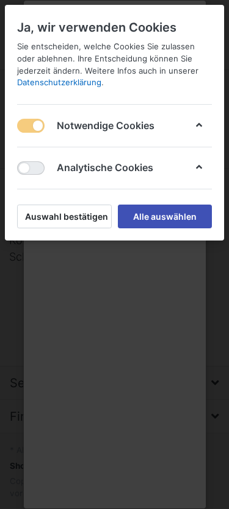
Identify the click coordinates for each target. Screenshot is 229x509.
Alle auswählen (165, 216)
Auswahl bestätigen (66, 216)
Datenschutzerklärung (59, 82)
